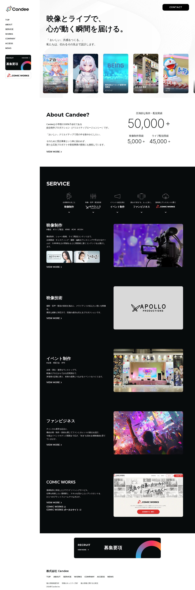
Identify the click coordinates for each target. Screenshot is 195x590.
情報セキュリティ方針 (70, 583)
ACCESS (101, 577)
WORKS (78, 577)
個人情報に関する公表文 (89, 583)
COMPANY (89, 577)
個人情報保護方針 (52, 583)
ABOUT (56, 577)
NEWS (110, 577)
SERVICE (67, 577)
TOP (48, 577)
